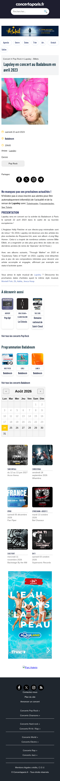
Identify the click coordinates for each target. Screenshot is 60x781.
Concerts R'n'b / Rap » (30, 729)
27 (23, 428)
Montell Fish (7, 281)
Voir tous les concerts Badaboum (15, 382)
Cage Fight (11, 553)
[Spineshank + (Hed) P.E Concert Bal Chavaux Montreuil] (42, 497)
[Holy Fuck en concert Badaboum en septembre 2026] (7, 359)
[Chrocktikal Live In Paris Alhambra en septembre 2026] (42, 455)
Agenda (6, 42)
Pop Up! (7, 317)
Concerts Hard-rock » (30, 724)
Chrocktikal (36, 469)
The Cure (37, 313)
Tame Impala (11, 469)
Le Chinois (22, 321)
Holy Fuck (7, 368)
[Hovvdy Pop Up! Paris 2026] (7, 304)
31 (4, 433)
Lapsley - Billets (31, 59)
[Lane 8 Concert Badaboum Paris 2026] (37, 359)
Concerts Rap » (30, 750)
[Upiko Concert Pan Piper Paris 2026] (17, 497)
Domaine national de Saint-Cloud (37, 322)
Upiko (9, 511)
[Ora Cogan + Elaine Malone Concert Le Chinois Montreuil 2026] (22, 304)
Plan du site (30, 697)
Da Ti (33, 553)
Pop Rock (17, 59)
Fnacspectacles (46, 203)
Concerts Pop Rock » (30, 710)
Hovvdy (7, 313)
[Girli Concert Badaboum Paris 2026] (22, 359)
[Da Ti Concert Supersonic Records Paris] (42, 539)
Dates (26, 42)
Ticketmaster (32, 203)
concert (7, 59)
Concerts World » (30, 737)
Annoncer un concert (30, 701)
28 (29, 428)
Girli (22, 368)
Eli (15, 281)
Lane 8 (37, 368)
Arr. (43, 42)
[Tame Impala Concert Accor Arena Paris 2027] (17, 455)
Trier (35, 42)
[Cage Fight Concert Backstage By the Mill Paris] (17, 539)
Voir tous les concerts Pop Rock (15, 335)
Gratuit (53, 42)
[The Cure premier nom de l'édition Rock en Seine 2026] (37, 304)
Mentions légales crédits (26, 767)
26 (17, 428)
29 (35, 428)
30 (42, 428)
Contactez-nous (30, 692)
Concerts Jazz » (30, 755)
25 (11, 428)
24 (4, 428)
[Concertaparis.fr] (30, 5)
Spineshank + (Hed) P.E (39, 511)
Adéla (19, 281)
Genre (17, 42)
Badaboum (9, 138)
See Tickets (6, 207)
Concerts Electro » (30, 742)
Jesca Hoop (28, 281)
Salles (4, 49)
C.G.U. (42, 767)
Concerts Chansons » (30, 715)
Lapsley (12, 151)
